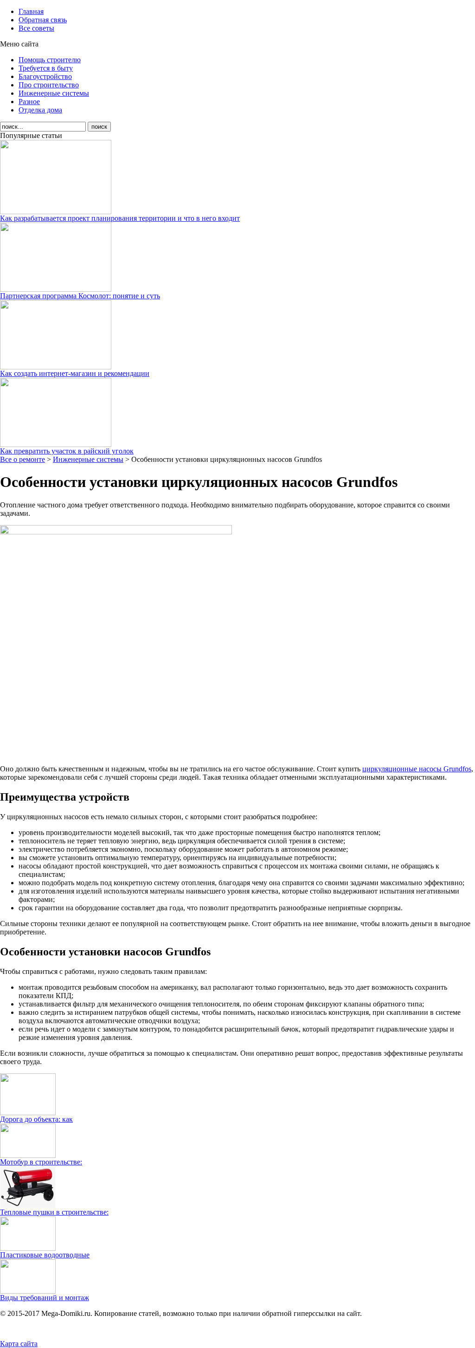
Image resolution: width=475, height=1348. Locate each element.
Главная (31, 11)
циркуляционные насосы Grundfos (416, 769)
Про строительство (49, 85)
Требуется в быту (46, 68)
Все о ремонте (22, 459)
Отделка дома (40, 110)
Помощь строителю (50, 60)
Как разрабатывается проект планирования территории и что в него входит (120, 218)
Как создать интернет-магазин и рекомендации (74, 373)
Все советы (36, 28)
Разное (29, 101)
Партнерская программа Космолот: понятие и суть (80, 296)
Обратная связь (43, 20)
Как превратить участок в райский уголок (67, 451)
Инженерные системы (54, 93)
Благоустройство (45, 76)
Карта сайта (19, 1344)
